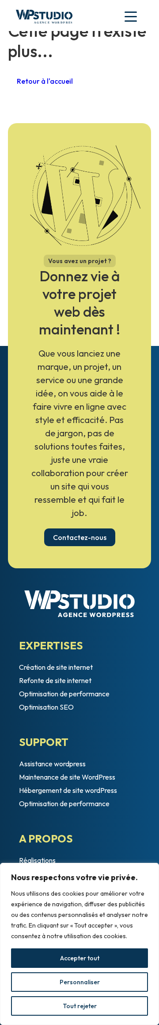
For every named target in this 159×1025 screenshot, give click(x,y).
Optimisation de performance (64, 693)
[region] (79, 944)
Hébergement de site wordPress (68, 790)
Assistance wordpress (52, 763)
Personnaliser (80, 982)
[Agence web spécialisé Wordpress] (79, 603)
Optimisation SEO (46, 707)
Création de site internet (56, 667)
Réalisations (37, 860)
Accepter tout (79, 958)
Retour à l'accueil (45, 81)
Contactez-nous (79, 537)
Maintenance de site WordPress (67, 777)
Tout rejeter (80, 1006)
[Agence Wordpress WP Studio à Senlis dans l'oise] (44, 18)
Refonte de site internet (55, 680)
